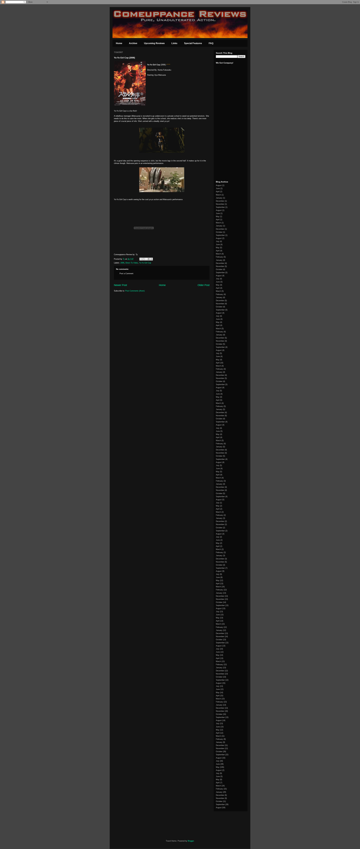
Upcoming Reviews (154, 43)
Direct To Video (131, 263)
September (220, 207)
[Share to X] (146, 259)
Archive (133, 43)
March (218, 195)
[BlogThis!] (143, 259)
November (220, 204)
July (217, 241)
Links (174, 43)
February (219, 257)
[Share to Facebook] (148, 259)
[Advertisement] (224, 135)
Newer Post (120, 285)
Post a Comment (126, 273)
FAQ (211, 43)
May (217, 216)
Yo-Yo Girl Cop (145, 263)
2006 (122, 263)
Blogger (191, 841)
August (219, 185)
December (220, 201)
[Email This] (140, 259)
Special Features (193, 43)
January (219, 198)
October (219, 232)
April (218, 191)
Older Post (204, 285)
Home (119, 43)
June (218, 188)
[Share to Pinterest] (151, 259)
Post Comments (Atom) (135, 291)
